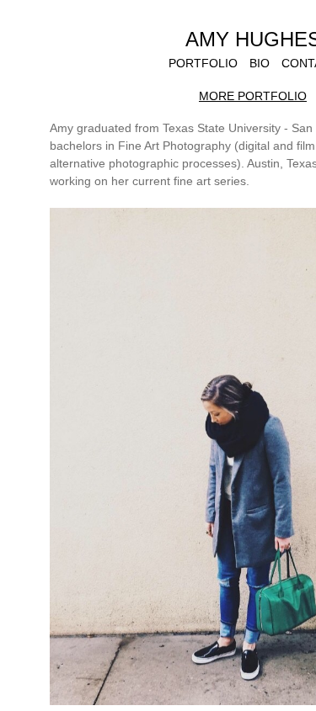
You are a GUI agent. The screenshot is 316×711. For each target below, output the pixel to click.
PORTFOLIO (203, 63)
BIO (259, 63)
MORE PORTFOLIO (253, 96)
